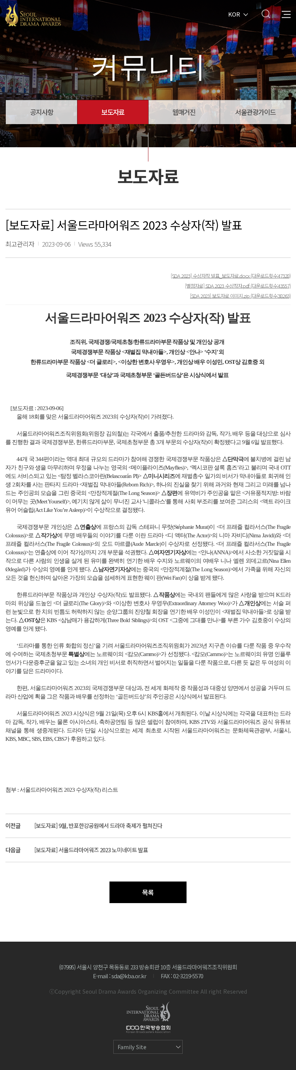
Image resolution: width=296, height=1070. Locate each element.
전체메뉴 (286, 13)
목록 (148, 892)
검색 (265, 13)
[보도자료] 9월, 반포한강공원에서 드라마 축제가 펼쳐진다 (98, 825)
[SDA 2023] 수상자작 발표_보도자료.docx (211, 275)
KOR (234, 14)
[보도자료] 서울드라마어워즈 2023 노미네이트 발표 (91, 850)
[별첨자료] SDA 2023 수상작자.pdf (218, 285)
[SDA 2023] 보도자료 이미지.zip (220, 295)
